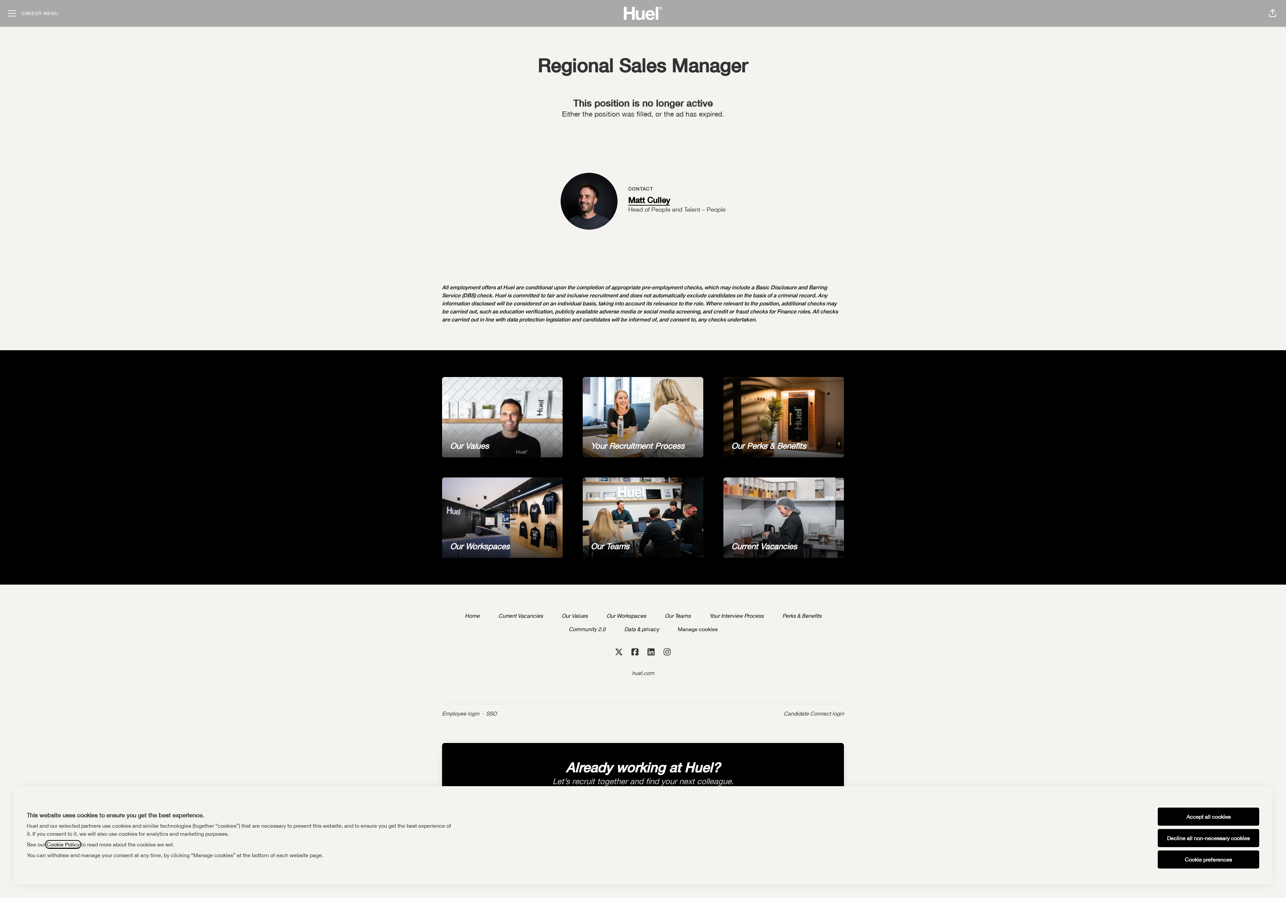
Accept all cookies (1209, 817)
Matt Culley (649, 200)
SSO (491, 713)
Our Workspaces (626, 616)
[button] (1272, 13)
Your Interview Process (736, 616)
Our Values (575, 616)
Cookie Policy (63, 844)
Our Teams (678, 616)
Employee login (460, 713)
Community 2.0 (587, 629)
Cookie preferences (1208, 859)
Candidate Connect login (814, 713)
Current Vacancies (520, 616)
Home (472, 616)
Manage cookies (698, 629)
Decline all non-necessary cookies (1208, 838)
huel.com (643, 673)
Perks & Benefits (801, 616)
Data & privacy (641, 629)
